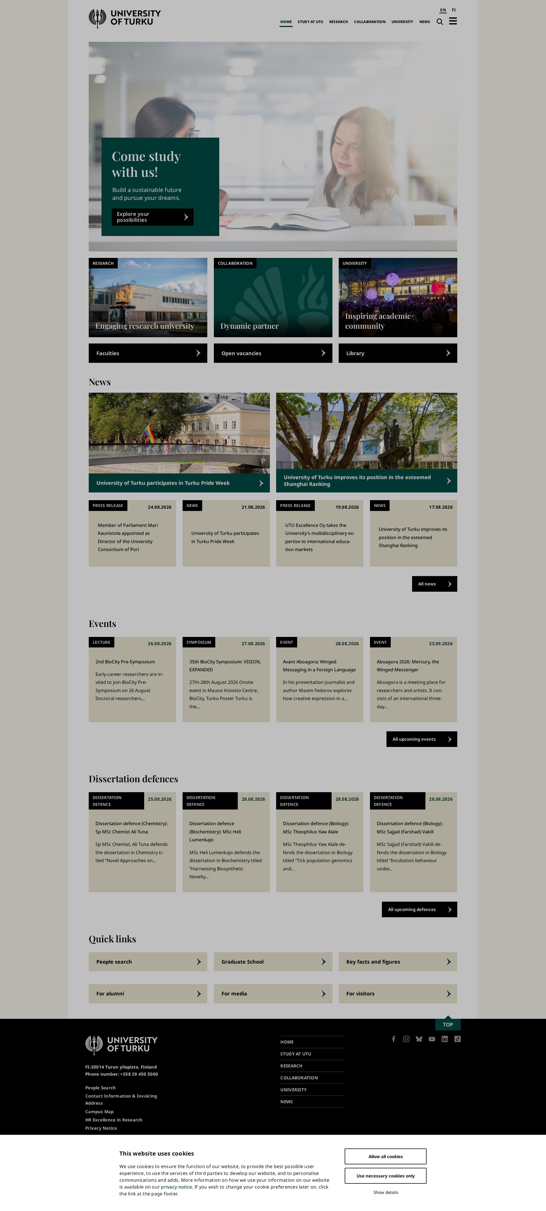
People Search (100, 1087)
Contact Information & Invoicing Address (121, 1099)
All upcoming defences (412, 909)
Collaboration (370, 21)
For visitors (360, 993)
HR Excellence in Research (114, 1120)
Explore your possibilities (133, 216)
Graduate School (243, 961)
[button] (453, 21)
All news (427, 584)
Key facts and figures (373, 961)
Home (286, 21)
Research (338, 21)
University (402, 21)
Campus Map (99, 1111)
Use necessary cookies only (386, 1176)
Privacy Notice (101, 1128)
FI (454, 10)
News (424, 21)
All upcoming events (414, 739)
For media (234, 993)
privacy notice (176, 1187)
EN (443, 10)
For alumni (110, 993)
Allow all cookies (386, 1156)
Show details (385, 1192)
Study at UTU (310, 21)
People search (114, 961)
